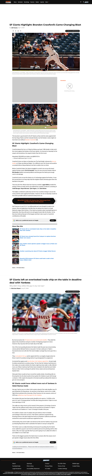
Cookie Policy (76, 466)
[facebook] (80, 1)
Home (13, 267)
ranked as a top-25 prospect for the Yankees (30, 395)
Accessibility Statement (33, 468)
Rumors (32, 2)
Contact (47, 463)
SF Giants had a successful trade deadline (36, 340)
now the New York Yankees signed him (37, 361)
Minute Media (10, 472)
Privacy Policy (48, 466)
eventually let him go (20, 356)
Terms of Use (61, 466)
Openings (29, 463)
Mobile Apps (75, 463)
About (14, 463)
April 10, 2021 (28, 158)
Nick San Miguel (15, 288)
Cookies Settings (62, 468)
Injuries (42, 2)
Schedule (20, 2)
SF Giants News (20, 267)
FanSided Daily (16, 466)
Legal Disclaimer (16, 468)
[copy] (21, 31)
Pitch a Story (30, 466)
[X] (83, 1)
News (15, 2)
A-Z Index (47, 468)
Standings (26, 2)
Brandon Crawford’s (30, 140)
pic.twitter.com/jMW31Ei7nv (32, 156)
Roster (37, 2)
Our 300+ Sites (62, 463)
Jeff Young (14, 27)
